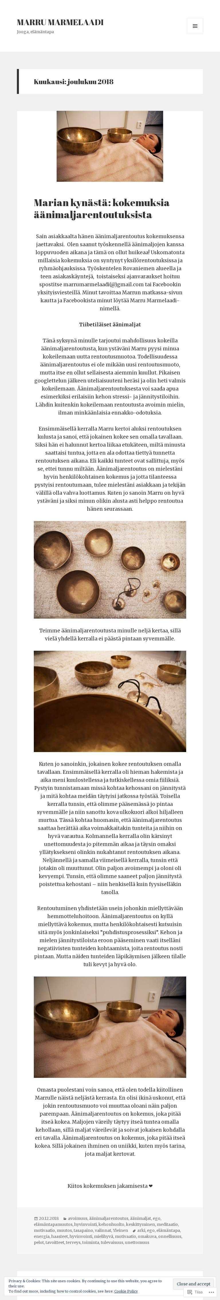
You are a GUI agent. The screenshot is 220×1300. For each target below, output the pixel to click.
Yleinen (120, 1230)
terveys (73, 1242)
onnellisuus (169, 1236)
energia (42, 1236)
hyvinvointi (85, 1224)
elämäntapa (168, 1230)
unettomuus (137, 1242)
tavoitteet (55, 1242)
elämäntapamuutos (53, 1224)
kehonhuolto (111, 1224)
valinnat (103, 1230)
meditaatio (167, 1224)
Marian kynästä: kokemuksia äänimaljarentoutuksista (102, 208)
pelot (39, 1242)
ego (156, 1218)
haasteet (59, 1236)
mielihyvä (103, 1236)
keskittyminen (140, 1224)
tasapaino (83, 1230)
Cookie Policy (126, 1291)
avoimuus (77, 1218)
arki (141, 1230)
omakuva (147, 1236)
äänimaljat (140, 1218)
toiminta (90, 1242)
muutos (64, 1230)
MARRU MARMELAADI (60, 21)
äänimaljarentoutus (108, 1218)
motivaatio (44, 1230)
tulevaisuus (112, 1242)
